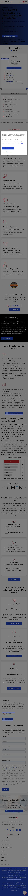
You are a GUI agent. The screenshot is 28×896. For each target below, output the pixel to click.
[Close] (25, 132)
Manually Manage (7, 151)
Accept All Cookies (8, 148)
